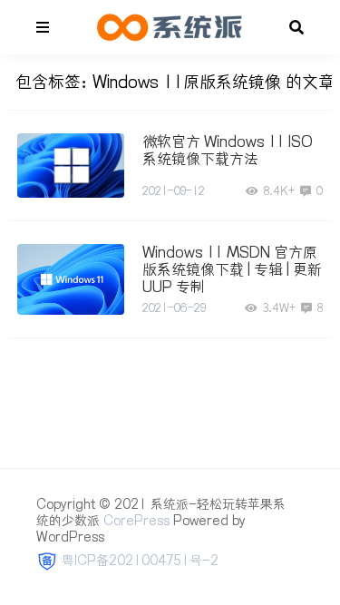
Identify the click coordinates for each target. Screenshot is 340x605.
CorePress (136, 520)
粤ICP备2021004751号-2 (140, 560)
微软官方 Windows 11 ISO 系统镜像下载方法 (227, 150)
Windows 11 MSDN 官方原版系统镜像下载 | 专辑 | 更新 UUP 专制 (232, 269)
